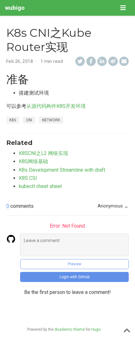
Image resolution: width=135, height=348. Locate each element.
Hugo (95, 329)
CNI (29, 120)
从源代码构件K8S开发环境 (56, 106)
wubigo (14, 7)
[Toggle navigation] (123, 8)
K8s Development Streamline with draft (62, 170)
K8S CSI (28, 178)
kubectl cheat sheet (40, 186)
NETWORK (51, 120)
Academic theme (70, 329)
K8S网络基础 (33, 161)
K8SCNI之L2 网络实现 (43, 153)
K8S (12, 120)
